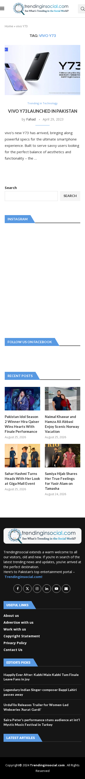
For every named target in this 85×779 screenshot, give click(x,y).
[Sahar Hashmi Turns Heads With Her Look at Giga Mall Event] (22, 455)
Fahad (31, 119)
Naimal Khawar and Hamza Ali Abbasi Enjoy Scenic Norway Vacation (62, 424)
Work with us (15, 629)
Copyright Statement (22, 636)
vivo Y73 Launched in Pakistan (42, 111)
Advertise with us (19, 622)
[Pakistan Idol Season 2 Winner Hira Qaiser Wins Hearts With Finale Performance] (22, 398)
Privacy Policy (15, 643)
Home (9, 26)
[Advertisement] (42, 279)
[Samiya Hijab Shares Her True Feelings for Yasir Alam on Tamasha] (62, 455)
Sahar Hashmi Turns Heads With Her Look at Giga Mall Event (22, 478)
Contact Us (13, 649)
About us (11, 615)
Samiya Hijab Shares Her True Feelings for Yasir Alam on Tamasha (61, 480)
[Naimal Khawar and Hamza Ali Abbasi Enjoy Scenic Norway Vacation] (62, 398)
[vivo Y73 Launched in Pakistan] (42, 70)
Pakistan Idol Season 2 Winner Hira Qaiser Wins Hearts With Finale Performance (22, 424)
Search (11, 187)
